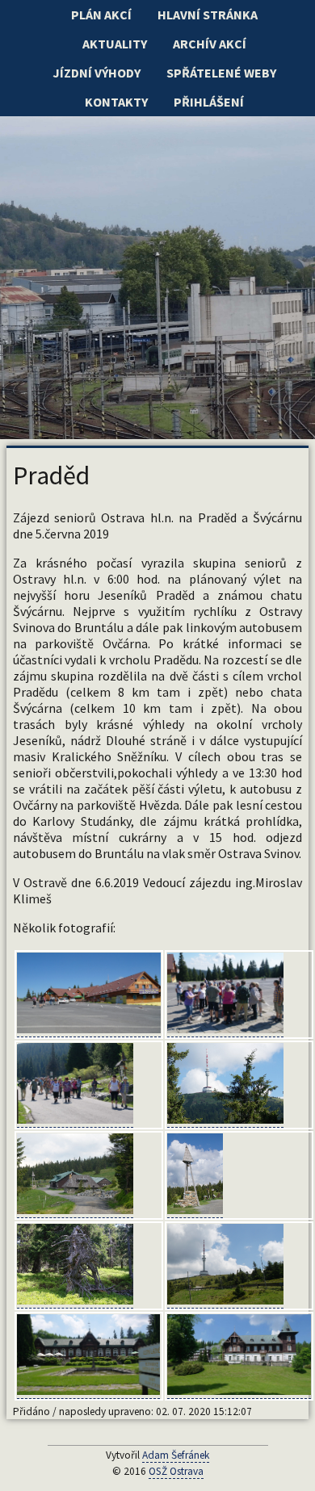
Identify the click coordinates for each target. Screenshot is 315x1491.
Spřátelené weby (221, 73)
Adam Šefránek (175, 1455)
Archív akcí (209, 44)
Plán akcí (101, 14)
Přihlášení (209, 102)
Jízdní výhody (96, 73)
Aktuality (114, 44)
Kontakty (116, 102)
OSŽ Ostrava (176, 1471)
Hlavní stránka (208, 14)
